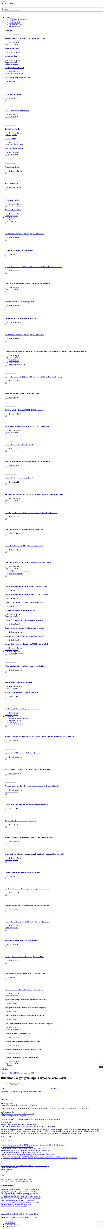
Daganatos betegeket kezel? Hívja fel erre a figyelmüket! (24, 546)
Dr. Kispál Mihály (11, 139)
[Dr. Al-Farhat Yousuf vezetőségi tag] (10, 106)
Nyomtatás (54, 1088)
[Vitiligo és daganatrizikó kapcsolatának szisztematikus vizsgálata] (10, 901)
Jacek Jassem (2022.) (12, 167)
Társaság (10, 17)
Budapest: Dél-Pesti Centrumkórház (17, 1033)
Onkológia (12, 221)
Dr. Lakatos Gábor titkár (13, 94)
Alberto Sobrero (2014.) (13, 210)
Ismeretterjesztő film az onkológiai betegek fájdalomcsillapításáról (27, 804)
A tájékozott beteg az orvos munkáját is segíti (20, 821)
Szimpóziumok (14, 362)
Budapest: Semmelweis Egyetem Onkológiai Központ (23, 1049)
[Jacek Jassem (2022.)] (10, 163)
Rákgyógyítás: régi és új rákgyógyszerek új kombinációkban (25, 973)
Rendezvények (11, 359)
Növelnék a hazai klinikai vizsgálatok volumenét (21, 692)
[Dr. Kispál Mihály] (11, 135)
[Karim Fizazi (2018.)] (10, 179)
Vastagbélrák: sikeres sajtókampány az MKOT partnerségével (26, 644)
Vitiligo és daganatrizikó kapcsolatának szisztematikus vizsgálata (27, 905)
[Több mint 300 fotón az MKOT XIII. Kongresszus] (10, 389)
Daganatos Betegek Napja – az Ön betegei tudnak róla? (24, 529)
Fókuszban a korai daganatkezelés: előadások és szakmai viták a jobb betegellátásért (34, 494)
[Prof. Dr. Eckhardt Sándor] (14, 145)
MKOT (11, 219)
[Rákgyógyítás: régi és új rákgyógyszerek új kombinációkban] (10, 969)
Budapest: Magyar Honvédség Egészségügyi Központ (23, 1041)
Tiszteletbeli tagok (15, 26)
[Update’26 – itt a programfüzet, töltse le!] (10, 474)
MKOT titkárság (14, 21)
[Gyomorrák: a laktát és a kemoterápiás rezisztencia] (10, 749)
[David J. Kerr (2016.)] (10, 196)
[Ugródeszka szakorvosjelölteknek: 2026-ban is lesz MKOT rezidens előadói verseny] (10, 263)
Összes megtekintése (11, 44)
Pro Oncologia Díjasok (16, 24)
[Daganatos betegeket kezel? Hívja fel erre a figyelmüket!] (10, 542)
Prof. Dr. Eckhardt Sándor (14, 148)
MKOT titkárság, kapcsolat (9, 1167)
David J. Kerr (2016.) (12, 200)
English (9, 1065)
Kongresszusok (14, 361)
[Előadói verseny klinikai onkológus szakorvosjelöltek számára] (10, 582)
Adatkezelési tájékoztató (12, 1224)
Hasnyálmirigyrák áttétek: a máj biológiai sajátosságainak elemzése (28, 769)
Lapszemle (10, 716)
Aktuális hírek (11, 217)
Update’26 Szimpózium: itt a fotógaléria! (19, 250)
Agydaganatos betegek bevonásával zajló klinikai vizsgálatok (26, 999)
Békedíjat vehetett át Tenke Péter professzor (20, 302)
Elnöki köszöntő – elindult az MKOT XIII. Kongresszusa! (24, 410)
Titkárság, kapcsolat (12, 48)
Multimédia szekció (15, 720)
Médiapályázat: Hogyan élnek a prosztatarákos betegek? (24, 636)
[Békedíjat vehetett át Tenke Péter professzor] (10, 298)
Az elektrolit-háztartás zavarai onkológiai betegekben (23, 872)
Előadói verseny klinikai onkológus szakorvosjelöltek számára (26, 586)
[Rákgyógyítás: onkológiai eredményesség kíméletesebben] (10, 953)
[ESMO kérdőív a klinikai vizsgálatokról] (10, 678)
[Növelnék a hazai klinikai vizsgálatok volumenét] (11, 688)
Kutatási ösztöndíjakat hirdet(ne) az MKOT (20, 610)
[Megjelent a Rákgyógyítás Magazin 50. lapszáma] (10, 936)
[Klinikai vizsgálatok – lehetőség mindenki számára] (10, 705)
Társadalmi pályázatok (16, 574)
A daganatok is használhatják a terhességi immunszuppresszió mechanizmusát (31, 786)
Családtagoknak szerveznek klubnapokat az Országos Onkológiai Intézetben (31, 513)
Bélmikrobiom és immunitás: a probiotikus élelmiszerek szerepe (21, 1152)
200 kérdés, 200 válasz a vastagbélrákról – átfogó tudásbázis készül (22, 1202)
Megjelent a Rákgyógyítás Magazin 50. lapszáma (21, 940)
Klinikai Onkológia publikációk (19, 718)
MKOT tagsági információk (18, 19)
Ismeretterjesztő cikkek (16, 653)
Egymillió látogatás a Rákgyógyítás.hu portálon (16, 1204)
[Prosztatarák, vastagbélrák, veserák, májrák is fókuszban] (10, 230)
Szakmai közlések (14, 722)
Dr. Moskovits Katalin (12, 129)
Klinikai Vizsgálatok (13, 651)
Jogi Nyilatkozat (10, 1223)
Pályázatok (10, 570)
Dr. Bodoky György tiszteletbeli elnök (18, 78)
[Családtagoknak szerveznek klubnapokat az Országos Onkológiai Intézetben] (10, 509)
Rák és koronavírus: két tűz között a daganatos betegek (24, 990)
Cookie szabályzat (11, 1226)
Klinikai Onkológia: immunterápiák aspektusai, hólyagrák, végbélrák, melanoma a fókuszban (30, 1156)
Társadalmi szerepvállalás (17, 364)
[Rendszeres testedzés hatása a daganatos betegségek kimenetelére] (10, 885)
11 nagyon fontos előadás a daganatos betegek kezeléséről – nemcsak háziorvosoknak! (34, 854)
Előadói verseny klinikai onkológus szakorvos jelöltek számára (26, 594)
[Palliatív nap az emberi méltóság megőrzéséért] (10, 314)
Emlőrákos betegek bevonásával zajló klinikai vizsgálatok (24, 1015)
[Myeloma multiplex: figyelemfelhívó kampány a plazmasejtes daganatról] (10, 833)
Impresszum (9, 1221)
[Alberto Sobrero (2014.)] (14, 206)
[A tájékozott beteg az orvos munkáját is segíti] (10, 817)
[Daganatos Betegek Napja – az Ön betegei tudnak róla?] (10, 525)
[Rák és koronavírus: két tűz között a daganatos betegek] (10, 986)
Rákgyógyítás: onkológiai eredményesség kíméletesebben (24, 957)
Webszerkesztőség (11, 56)
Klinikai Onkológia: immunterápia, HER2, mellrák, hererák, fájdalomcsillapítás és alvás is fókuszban (39, 736)
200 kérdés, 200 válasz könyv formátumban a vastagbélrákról (20, 1198)
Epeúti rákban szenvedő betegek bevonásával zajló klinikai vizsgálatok (29, 1023)
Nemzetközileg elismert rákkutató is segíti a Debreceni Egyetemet (27, 922)
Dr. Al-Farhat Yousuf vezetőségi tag (17, 111)
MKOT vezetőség (15, 23)
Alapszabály (9, 30)
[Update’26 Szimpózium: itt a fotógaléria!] (10, 246)
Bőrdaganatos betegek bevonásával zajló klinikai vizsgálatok (25, 1008)
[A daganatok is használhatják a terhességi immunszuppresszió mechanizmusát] (10, 782)
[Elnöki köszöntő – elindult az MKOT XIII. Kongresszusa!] (10, 406)
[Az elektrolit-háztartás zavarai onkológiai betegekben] (10, 868)
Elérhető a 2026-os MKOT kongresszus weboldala (18, 1073)
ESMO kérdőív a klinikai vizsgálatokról (18, 682)
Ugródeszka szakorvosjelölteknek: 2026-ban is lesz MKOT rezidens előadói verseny (33, 267)
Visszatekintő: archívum (16, 724)
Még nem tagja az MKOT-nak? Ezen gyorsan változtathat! (25, 38)
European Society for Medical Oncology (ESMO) (17, 1179)
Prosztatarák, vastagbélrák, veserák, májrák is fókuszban (24, 234)
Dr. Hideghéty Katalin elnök (14, 68)
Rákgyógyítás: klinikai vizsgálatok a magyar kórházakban (25, 666)
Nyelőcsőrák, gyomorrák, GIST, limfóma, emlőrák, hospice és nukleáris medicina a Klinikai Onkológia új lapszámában (39, 1158)
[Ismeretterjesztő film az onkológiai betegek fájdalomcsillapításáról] (10, 800)
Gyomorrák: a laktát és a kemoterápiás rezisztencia (22, 753)
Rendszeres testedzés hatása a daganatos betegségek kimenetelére (27, 889)
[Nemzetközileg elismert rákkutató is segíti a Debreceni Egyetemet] (10, 918)
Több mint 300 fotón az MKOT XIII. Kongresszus (22, 393)
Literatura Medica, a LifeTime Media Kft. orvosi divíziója (19, 1214)
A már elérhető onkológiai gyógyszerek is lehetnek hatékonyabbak (27, 283)
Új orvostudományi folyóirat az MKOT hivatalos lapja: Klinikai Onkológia (25, 1166)
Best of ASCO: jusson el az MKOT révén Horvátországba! (25, 602)
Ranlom (35, 1217)
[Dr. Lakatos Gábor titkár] (10, 90)
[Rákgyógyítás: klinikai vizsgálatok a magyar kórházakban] (10, 662)
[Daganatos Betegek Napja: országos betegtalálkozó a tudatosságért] (10, 558)
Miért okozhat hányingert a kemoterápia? (14, 1206)
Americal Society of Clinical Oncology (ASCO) (16, 1181)
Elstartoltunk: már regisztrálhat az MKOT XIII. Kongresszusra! (27, 426)
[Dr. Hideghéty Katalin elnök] (11, 64)
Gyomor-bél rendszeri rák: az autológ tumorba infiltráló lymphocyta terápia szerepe (27, 1154)
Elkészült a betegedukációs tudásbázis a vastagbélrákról (18, 1200)
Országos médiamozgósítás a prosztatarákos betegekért (24, 620)
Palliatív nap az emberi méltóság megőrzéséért (20, 318)
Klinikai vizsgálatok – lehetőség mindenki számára (22, 709)
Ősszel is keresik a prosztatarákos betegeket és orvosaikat (24, 628)
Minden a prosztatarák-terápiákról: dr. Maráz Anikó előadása (20, 1189)
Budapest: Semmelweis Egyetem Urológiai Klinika (22, 1057)
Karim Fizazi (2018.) (12, 183)
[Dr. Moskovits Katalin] (10, 125)
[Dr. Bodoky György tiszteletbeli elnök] (14, 73)
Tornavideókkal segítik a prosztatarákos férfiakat (16, 1195)
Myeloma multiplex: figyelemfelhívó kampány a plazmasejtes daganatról (29, 837)
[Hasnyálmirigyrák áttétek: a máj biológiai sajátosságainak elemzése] (10, 765)
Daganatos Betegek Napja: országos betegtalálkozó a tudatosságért (28, 562)
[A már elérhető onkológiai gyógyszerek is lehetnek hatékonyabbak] (10, 279)
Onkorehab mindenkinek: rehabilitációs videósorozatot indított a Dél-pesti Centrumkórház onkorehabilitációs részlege (45, 351)
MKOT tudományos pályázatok (19, 572)
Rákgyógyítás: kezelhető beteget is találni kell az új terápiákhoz (21, 1197)
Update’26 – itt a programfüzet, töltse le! (19, 478)
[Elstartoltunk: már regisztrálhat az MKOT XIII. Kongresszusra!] (10, 422)
